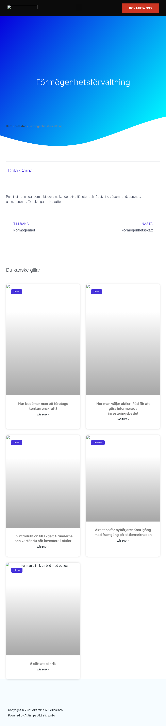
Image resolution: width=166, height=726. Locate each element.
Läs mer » (43, 414)
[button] (79, 7)
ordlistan (20, 126)
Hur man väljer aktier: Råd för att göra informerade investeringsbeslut (123, 408)
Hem (9, 126)
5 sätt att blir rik (43, 664)
